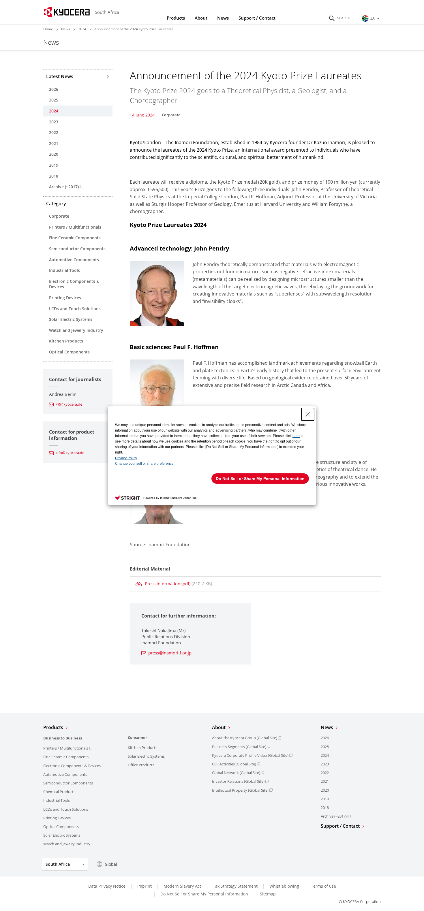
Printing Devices (65, 297)
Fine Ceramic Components (75, 237)
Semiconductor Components (77, 248)
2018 (53, 176)
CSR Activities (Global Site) (234, 764)
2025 (53, 100)
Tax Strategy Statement (235, 886)
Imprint (144, 886)
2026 (53, 89)
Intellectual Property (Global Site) (240, 790)
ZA (372, 18)
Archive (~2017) (64, 186)
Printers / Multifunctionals (75, 227)
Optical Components (69, 352)
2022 (53, 132)
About (201, 18)
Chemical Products (59, 791)
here (296, 436)
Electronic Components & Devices (74, 284)
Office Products (141, 764)
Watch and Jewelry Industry (76, 330)
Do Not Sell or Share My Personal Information (204, 894)
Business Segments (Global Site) (239, 746)
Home (48, 29)
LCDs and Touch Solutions (75, 308)
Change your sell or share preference (144, 464)
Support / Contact (257, 18)
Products (176, 18)
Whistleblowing (284, 886)
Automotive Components (74, 259)
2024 (82, 29)
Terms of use (323, 886)
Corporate (59, 216)
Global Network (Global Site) (236, 772)
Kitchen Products (66, 341)
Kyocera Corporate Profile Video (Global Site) (250, 755)
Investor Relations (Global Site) (238, 781)
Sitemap (268, 894)
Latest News (59, 76)
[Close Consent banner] (307, 414)
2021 (53, 143)
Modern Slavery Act (182, 886)
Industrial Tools (64, 270)
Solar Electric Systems (70, 319)
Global (111, 864)
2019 (53, 165)
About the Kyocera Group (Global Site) (244, 737)
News (223, 18)
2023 (53, 122)
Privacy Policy (126, 458)
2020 (53, 154)
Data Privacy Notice (106, 886)
